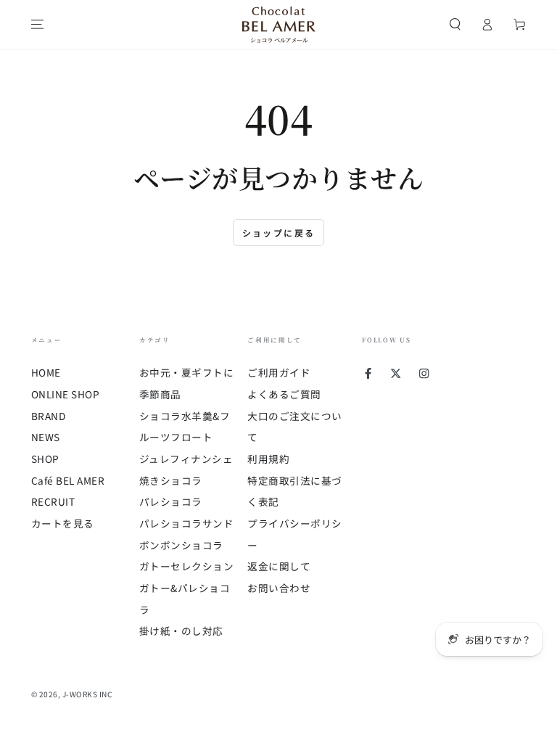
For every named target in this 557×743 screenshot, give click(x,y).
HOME (46, 372)
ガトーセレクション (186, 566)
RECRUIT (53, 501)
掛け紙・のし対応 (181, 630)
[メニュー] (38, 24)
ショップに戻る (278, 232)
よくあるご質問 (284, 394)
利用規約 (268, 458)
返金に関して (278, 566)
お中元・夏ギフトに (186, 372)
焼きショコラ (170, 480)
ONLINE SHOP (65, 394)
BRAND (48, 416)
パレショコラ (170, 501)
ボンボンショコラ (181, 545)
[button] (455, 24)
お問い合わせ (278, 587)
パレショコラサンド (186, 523)
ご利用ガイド (278, 372)
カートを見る (62, 523)
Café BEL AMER (68, 480)
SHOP (45, 458)
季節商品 (160, 394)
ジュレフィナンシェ (186, 458)
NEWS (45, 437)
